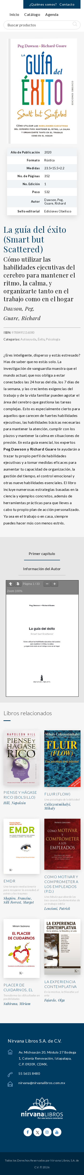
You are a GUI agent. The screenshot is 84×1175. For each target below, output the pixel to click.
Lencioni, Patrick (57, 909)
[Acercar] (54, 584)
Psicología (53, 339)
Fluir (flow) (57, 794)
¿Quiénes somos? (43, 4)
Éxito (41, 339)
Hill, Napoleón (15, 803)
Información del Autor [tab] (42, 568)
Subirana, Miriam (17, 1004)
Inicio (14, 14)
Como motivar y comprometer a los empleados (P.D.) (61, 883)
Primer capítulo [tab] (42, 553)
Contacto (67, 4)
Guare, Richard (22, 318)
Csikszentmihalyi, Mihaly (57, 806)
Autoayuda (28, 339)
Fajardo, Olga (54, 1000)
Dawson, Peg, (19, 308)
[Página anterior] (10, 584)
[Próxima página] (17, 584)
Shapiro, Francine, (18, 898)
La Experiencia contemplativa (60, 984)
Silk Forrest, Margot (19, 902)
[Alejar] (47, 584)
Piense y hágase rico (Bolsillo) (20, 794)
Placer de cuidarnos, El (18, 987)
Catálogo (32, 14)
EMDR (9, 881)
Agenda (51, 14)
